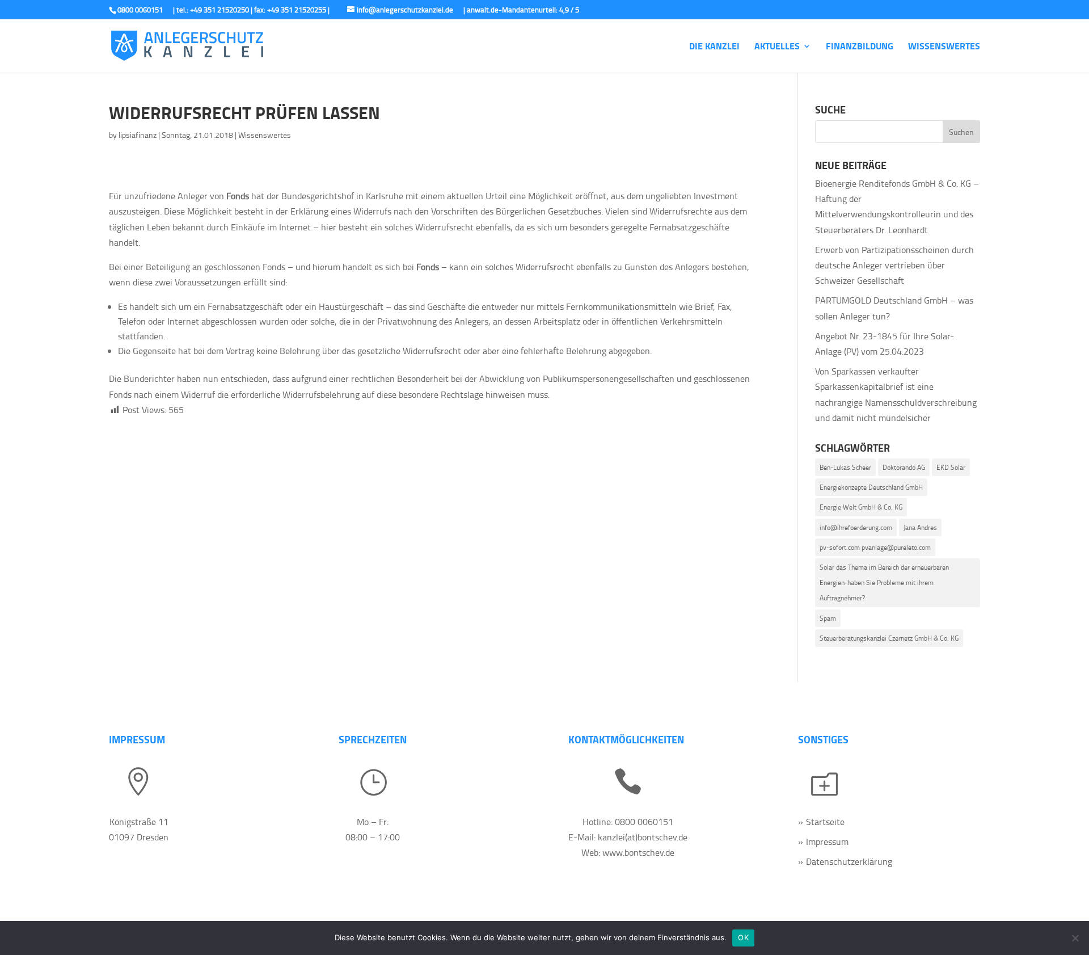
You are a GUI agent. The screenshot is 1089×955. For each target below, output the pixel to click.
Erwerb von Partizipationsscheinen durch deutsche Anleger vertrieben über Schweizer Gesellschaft (894, 265)
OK (743, 937)
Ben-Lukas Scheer (845, 467)
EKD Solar (950, 467)
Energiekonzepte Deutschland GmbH (871, 487)
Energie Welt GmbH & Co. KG (861, 507)
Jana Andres (920, 527)
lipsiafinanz (138, 134)
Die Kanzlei (714, 47)
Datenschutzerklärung (849, 861)
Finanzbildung (859, 47)
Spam (828, 618)
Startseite (825, 821)
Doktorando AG (904, 467)
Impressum (827, 841)
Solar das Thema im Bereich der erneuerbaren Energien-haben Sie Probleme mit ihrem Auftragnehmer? (884, 582)
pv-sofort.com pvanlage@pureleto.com (875, 547)
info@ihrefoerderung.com (856, 527)
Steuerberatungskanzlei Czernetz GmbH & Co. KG (889, 638)
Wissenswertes (944, 47)
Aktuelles (777, 47)
